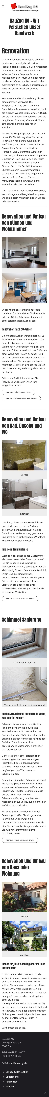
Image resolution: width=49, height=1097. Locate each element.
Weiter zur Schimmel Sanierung (20, 840)
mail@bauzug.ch (18, 1063)
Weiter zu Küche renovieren (18, 392)
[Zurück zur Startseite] (24, 6)
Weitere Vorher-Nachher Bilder (20, 599)
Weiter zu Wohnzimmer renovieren (21, 398)
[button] (3, 6)
